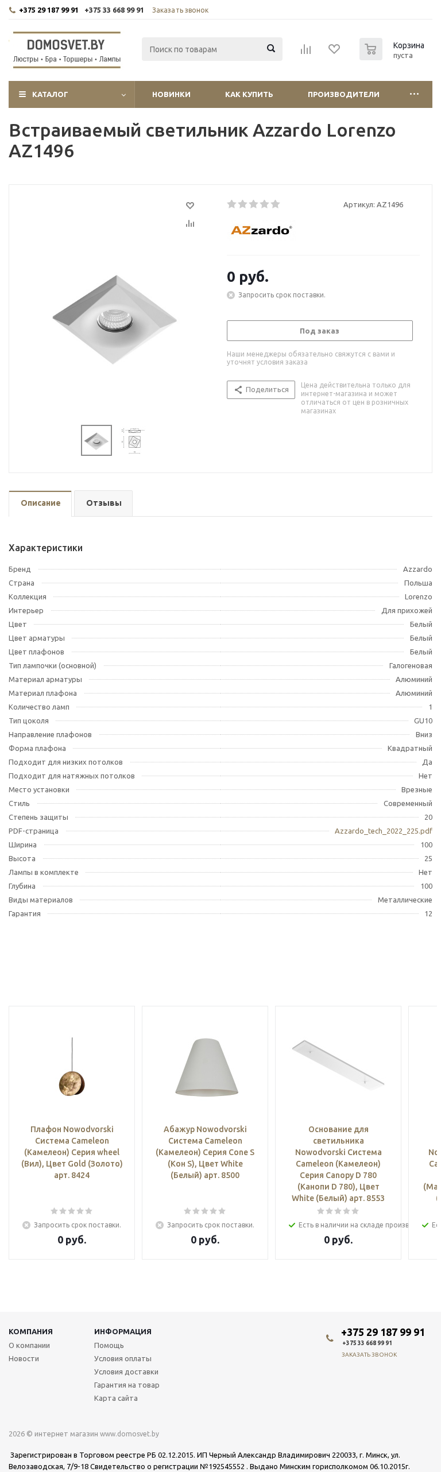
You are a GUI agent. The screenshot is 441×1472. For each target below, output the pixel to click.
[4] (265, 204)
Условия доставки (126, 1372)
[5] (275, 204)
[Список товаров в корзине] (393, 57)
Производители (344, 94)
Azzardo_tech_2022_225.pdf (383, 831)
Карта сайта (116, 1398)
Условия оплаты (123, 1358)
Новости (24, 1358)
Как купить (249, 94)
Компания (31, 1331)
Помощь (109, 1345)
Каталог (50, 94)
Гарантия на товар (127, 1385)
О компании (29, 1345)
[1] (232, 204)
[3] (254, 204)
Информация (123, 1331)
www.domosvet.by (129, 1434)
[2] (243, 204)
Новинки (171, 94)
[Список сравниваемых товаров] (306, 53)
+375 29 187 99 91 (49, 10)
